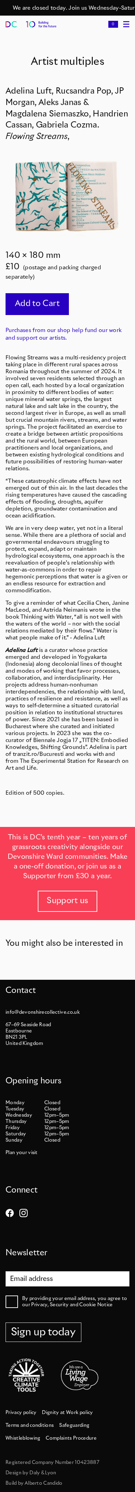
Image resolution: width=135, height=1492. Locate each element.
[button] (113, 24)
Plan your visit (22, 1152)
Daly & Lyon (42, 1473)
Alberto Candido (44, 1483)
